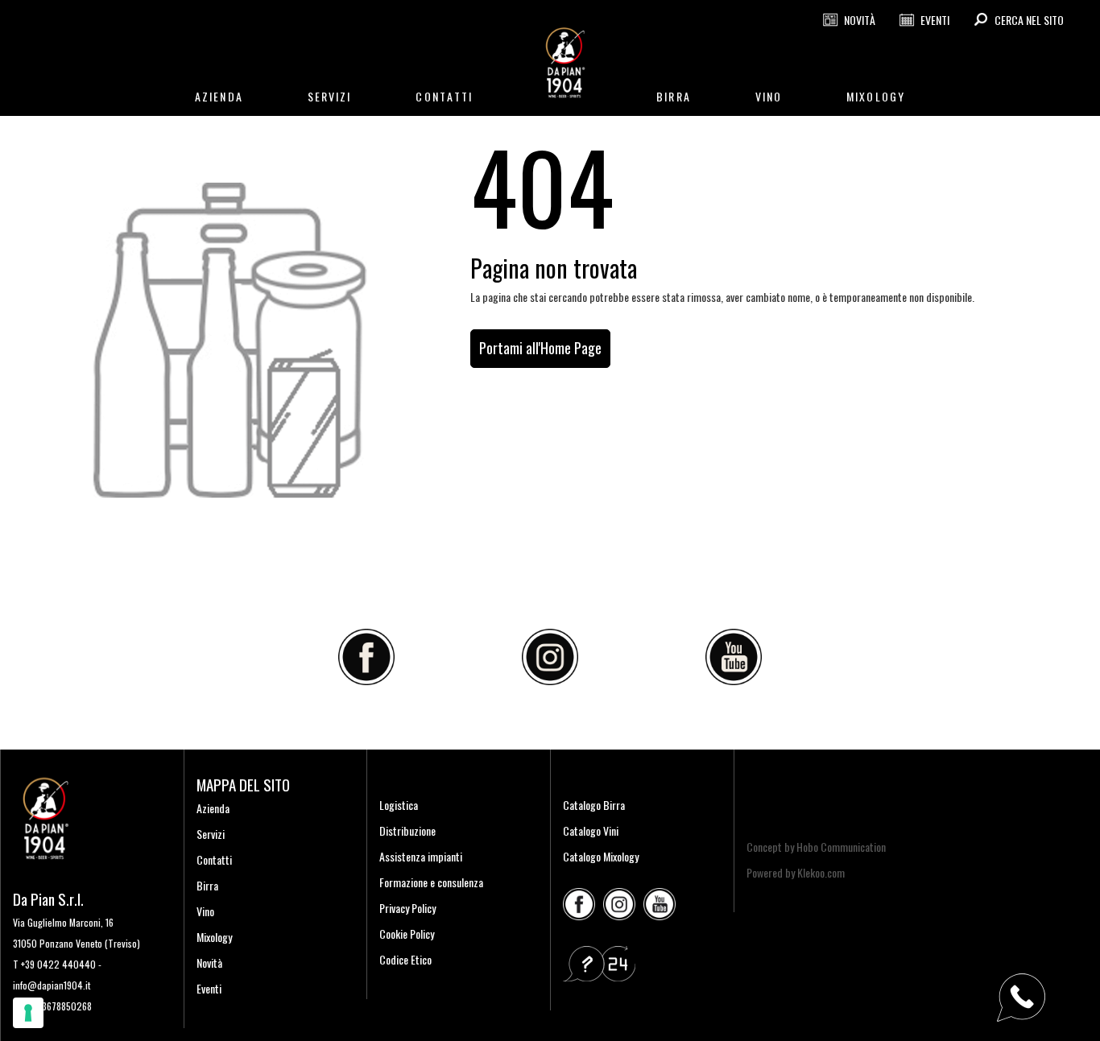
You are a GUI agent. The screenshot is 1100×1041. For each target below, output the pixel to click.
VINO (768, 96)
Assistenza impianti (420, 856)
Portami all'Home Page (540, 347)
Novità (209, 962)
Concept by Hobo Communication (816, 846)
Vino (205, 911)
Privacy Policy (407, 907)
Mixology (214, 936)
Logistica (398, 804)
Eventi (208, 988)
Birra (207, 885)
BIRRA (673, 96)
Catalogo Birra (594, 804)
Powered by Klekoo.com (795, 872)
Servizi (210, 833)
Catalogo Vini (590, 830)
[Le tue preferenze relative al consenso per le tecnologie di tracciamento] (28, 1013)
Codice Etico (405, 959)
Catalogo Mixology (601, 856)
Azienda (213, 807)
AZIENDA (219, 96)
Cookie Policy (406, 933)
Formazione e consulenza (431, 882)
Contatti (214, 859)
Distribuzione (407, 830)
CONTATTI (444, 96)
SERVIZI (330, 96)
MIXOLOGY (875, 96)
